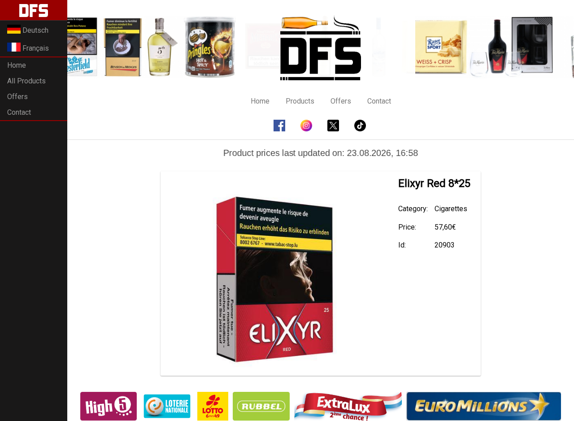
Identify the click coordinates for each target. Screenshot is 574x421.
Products (300, 101)
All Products (26, 81)
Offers (17, 96)
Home (16, 65)
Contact (19, 112)
